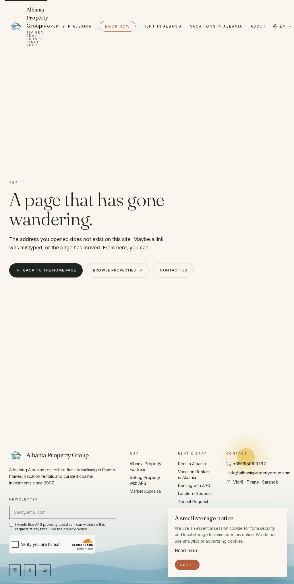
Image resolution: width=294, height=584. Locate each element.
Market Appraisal (146, 491)
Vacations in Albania (216, 26)
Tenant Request (193, 501)
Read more (187, 550)
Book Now (117, 26)
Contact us (173, 270)
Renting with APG (194, 485)
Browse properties (114, 270)
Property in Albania (66, 26)
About (258, 26)
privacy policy (75, 529)
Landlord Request (195, 493)
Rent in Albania (163, 26)
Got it (187, 565)
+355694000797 (249, 463)
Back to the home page (49, 270)
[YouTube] (45, 570)
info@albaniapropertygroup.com (259, 472)
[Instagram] (15, 570)
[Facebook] (30, 570)
